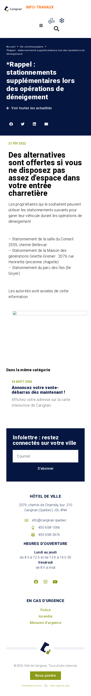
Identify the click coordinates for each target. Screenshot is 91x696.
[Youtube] (55, 582)
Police (45, 610)
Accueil (10, 46)
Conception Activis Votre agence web (45, 685)
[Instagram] (45, 582)
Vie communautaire (31, 46)
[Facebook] (36, 582)
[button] (41, 25)
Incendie (45, 616)
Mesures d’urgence (45, 623)
